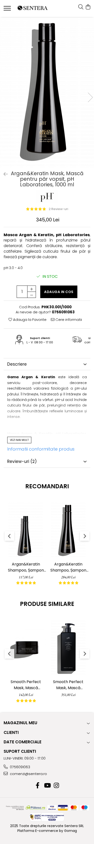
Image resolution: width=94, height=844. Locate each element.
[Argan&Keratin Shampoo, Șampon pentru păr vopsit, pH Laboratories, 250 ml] (26, 531)
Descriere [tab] (17, 364)
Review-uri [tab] (22, 461)
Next (90, 97)
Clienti (11, 732)
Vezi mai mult (19, 440)
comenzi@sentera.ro (28, 773)
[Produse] (8, 9)
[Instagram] (56, 785)
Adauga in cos (59, 291)
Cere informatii (68, 319)
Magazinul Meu (20, 723)
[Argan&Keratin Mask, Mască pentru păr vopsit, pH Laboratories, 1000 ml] (47, 92)
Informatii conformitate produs (40, 449)
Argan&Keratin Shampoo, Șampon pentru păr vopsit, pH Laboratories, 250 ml (26, 567)
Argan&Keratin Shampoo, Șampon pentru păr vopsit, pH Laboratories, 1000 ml (68, 567)
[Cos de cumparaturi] (87, 7)
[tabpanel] (47, 92)
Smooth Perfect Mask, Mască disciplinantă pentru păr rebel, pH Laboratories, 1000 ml (68, 685)
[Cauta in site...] (80, 7)
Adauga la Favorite (29, 319)
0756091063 (19, 766)
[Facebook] (38, 785)
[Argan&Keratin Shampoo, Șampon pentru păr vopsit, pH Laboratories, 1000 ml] (68, 531)
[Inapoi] (3, 174)
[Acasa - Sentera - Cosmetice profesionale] (32, 8)
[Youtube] (47, 785)
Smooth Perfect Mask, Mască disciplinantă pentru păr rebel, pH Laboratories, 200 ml (26, 685)
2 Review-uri (58, 209)
